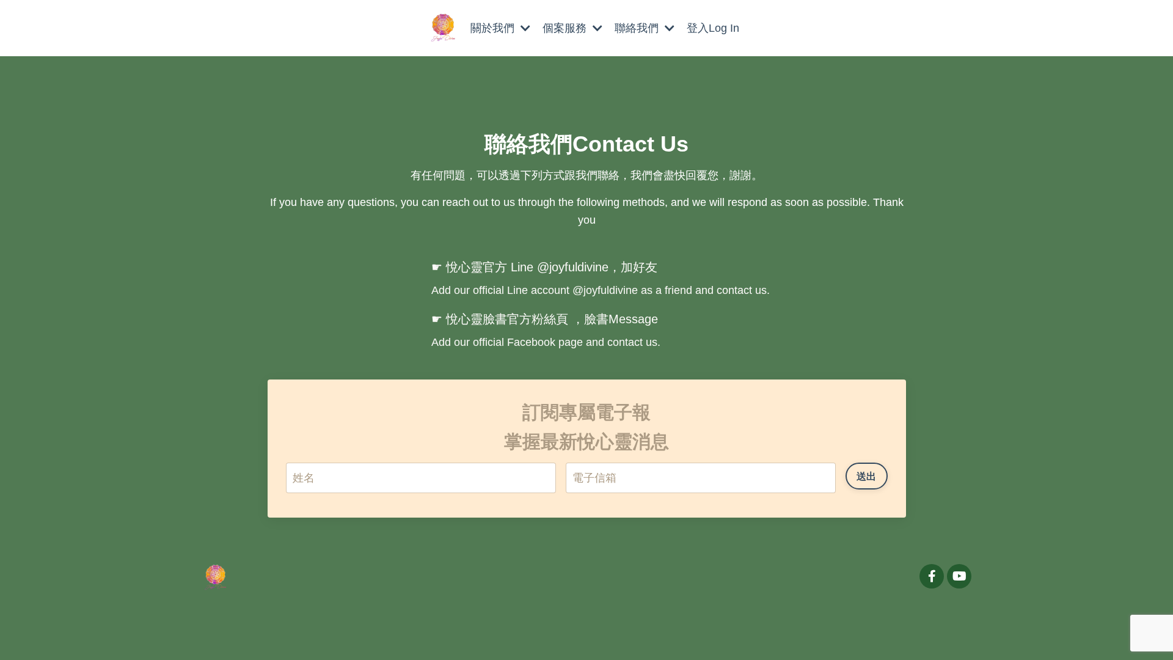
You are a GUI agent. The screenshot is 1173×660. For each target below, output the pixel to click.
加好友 (639, 267)
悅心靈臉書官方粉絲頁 (507, 319)
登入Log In (713, 28)
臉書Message (621, 319)
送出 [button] (867, 476)
